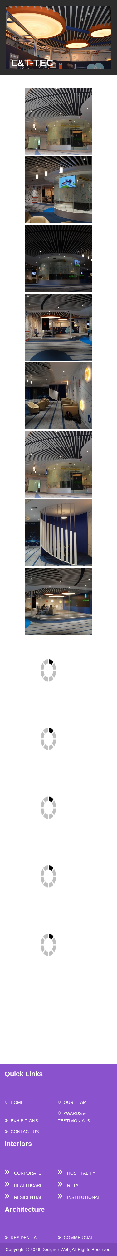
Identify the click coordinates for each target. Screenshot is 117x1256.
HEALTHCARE (28, 1185)
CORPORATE (27, 1173)
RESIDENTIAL (28, 1197)
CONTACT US (25, 1131)
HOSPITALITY (81, 1173)
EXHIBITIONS (24, 1120)
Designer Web (55, 1249)
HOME (17, 1102)
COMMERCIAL (78, 1237)
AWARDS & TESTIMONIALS (74, 1117)
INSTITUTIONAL (83, 1197)
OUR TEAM (75, 1102)
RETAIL (74, 1185)
